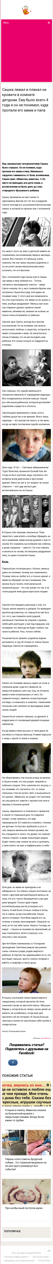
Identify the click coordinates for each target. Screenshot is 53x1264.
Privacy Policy (44, 1260)
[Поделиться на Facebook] (13, 1063)
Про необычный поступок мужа (23, 1208)
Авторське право (41, 1257)
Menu (6, 22)
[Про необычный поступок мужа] (26, 1191)
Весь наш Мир (18, 1253)
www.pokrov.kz (46, 1038)
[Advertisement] (26, 54)
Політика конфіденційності (16, 1257)
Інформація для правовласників (19, 1260)
